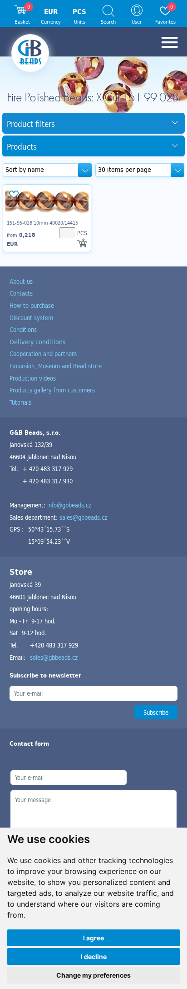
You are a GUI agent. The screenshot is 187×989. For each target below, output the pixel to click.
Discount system (31, 317)
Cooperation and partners (43, 353)
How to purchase (32, 305)
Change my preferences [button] (93, 975)
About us (21, 281)
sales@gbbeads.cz (83, 517)
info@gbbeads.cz (69, 505)
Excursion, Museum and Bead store (56, 366)
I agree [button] (93, 938)
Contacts (21, 293)
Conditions (23, 329)
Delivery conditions (38, 341)
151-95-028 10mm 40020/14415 (42, 222)
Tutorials (20, 402)
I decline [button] (94, 956)
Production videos (33, 378)
